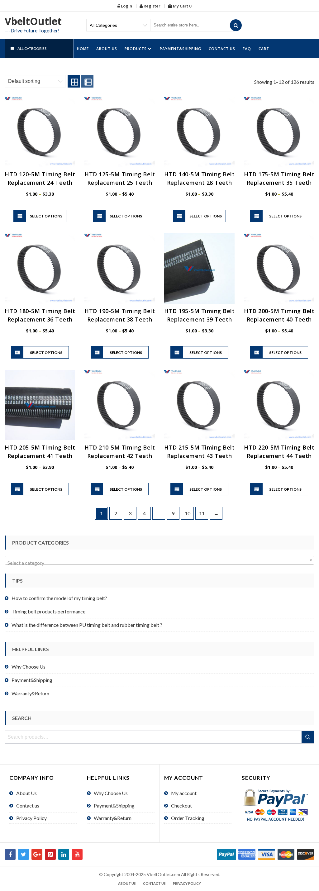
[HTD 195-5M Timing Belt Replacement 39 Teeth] (199, 268)
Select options (46, 216)
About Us (106, 48)
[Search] (236, 25)
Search (308, 737)
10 (187, 513)
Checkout (181, 805)
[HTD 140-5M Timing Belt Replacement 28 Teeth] (199, 132)
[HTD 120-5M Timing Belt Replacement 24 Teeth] (40, 132)
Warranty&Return (30, 693)
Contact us (222, 48)
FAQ (247, 48)
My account (184, 793)
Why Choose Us (28, 666)
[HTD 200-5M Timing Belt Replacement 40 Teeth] (279, 268)
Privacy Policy (31, 818)
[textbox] (159, 563)
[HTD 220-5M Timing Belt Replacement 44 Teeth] (279, 405)
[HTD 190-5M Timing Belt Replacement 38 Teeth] (119, 268)
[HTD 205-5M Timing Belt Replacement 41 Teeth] (40, 405)
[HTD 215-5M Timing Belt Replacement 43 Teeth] (199, 405)
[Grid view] (74, 81)
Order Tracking (187, 818)
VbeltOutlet (33, 21)
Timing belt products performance (48, 611)
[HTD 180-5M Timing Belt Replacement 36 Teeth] (40, 268)
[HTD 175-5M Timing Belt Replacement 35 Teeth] (279, 132)
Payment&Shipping (180, 48)
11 (202, 513)
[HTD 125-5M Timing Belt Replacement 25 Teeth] (119, 132)
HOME (83, 48)
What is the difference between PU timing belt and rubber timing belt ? (87, 625)
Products (136, 48)
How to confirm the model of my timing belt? (59, 598)
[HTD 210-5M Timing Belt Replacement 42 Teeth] (119, 405)
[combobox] (159, 560)
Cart (264, 48)
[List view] (87, 81)
